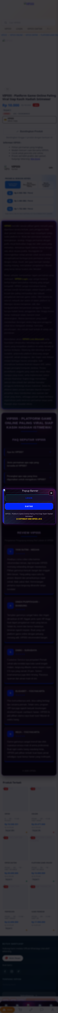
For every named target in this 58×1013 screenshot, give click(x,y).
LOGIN (29, 498)
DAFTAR (29, 506)
